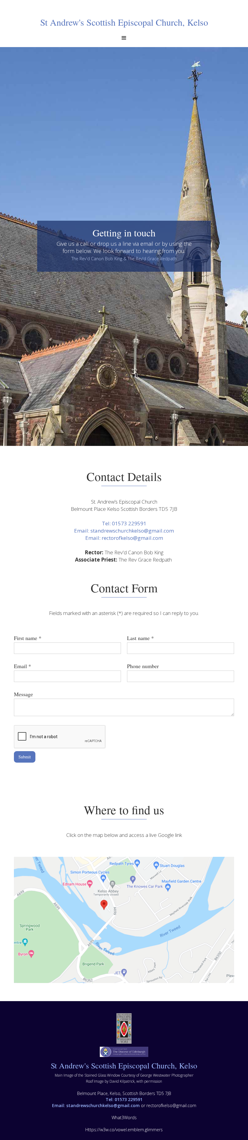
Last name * (140, 638)
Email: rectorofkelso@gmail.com (124, 537)
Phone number (143, 666)
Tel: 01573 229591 (124, 523)
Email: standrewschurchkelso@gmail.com (124, 530)
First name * (27, 638)
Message (23, 694)
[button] (124, 38)
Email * (22, 666)
